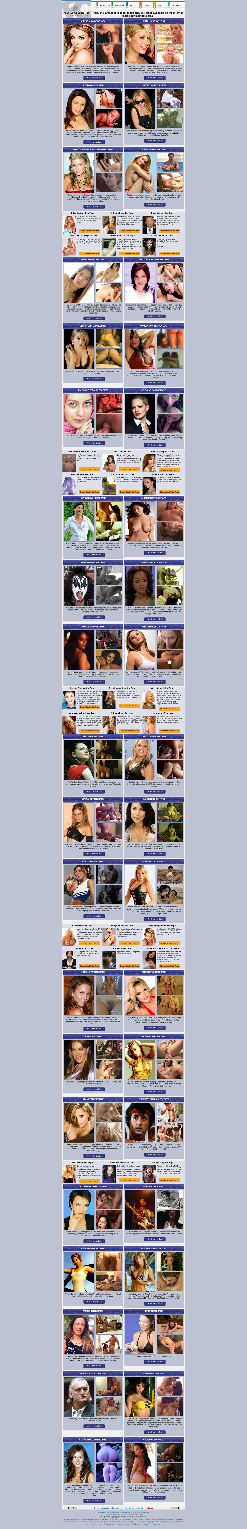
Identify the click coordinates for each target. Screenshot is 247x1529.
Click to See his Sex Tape (169, 231)
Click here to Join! (94, 78)
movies (124, 1508)
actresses (105, 1508)
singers (132, 1508)
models (139, 1508)
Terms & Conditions (140, 1525)
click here (114, 1518)
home (96, 1508)
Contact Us (156, 1525)
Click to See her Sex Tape (89, 231)
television (115, 1508)
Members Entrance (94, 1525)
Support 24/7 (110, 1525)
